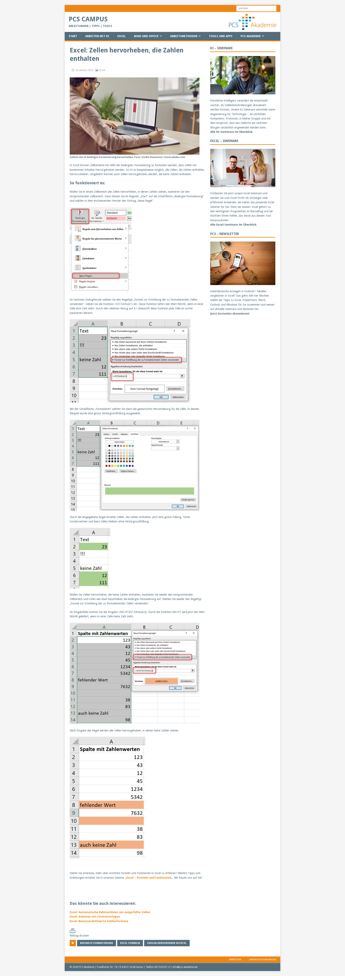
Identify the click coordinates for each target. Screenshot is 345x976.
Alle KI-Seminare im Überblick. (231, 131)
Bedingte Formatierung (96, 943)
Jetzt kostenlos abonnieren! (229, 313)
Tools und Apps (220, 36)
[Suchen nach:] (256, 8)
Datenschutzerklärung (262, 959)
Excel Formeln (130, 943)
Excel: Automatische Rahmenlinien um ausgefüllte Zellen (110, 912)
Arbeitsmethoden (183, 36)
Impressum (235, 959)
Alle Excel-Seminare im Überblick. (233, 224)
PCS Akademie (251, 36)
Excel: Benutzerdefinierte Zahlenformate (99, 921)
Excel (121, 36)
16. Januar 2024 (84, 70)
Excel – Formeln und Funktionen (148, 877)
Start (73, 36)
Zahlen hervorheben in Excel (167, 943)
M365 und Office (146, 36)
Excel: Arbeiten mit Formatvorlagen (95, 916)
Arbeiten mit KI (97, 36)
